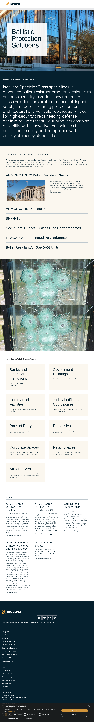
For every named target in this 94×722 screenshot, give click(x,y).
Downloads (5, 687)
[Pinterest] (54, 617)
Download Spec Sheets (43, 558)
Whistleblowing (7, 677)
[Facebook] (49, 617)
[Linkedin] (39, 617)
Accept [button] (74, 710)
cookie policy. (11, 711)
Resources (5, 638)
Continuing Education (9, 641)
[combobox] (89, 706)
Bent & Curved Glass (9, 651)
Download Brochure (13, 536)
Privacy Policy (6, 683)
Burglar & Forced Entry (9, 654)
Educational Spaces (8, 645)
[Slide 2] (60, 67)
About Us (5, 635)
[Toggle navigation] (86, 3)
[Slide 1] (57, 67)
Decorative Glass (7, 658)
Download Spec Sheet (42, 534)
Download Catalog (70, 531)
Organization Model (8, 680)
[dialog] (47, 712)
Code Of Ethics (7, 673)
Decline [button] (74, 715)
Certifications (6, 670)
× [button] (92, 705)
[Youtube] (44, 617)
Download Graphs (12, 593)
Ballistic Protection (8, 661)
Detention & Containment (10, 648)
